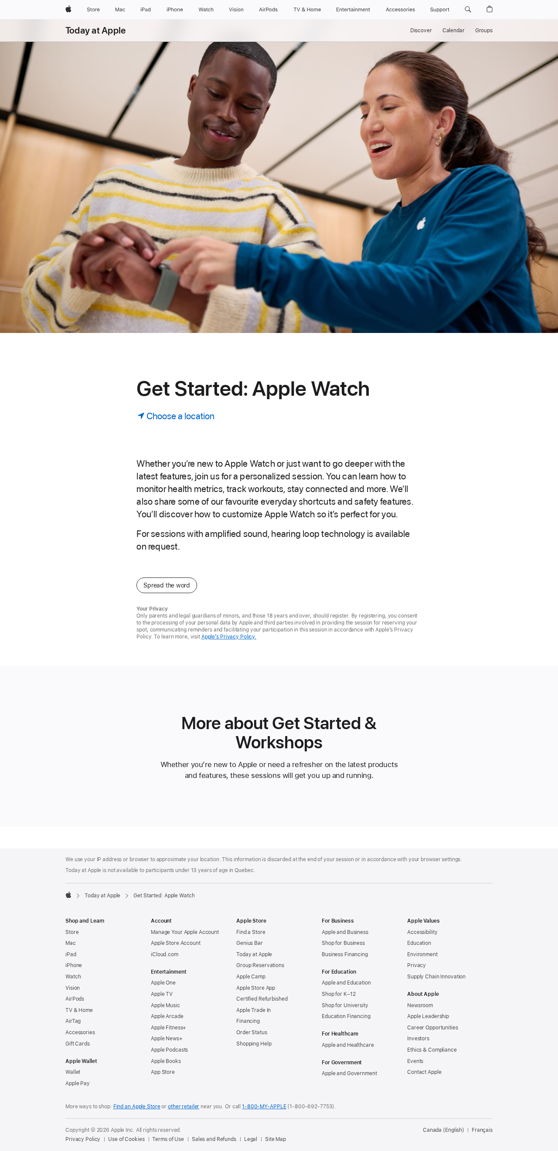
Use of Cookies (126, 1139)
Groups (484, 30)
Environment (422, 954)
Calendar (453, 30)
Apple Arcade (167, 1016)
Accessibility (422, 932)
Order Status (251, 1032)
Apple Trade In (253, 1010)
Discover (421, 30)
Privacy (416, 965)
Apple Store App (255, 988)
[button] (468, 9)
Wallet (72, 1072)
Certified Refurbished (261, 999)
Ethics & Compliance (432, 1050)
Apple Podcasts (169, 1050)
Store (71, 932)
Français (482, 1130)
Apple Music (165, 1005)
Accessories (80, 1032)
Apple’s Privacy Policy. (228, 637)
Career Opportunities (432, 1028)
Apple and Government (349, 1073)
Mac (70, 943)
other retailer (183, 1106)
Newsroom (420, 1005)
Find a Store (250, 932)
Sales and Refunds (214, 1139)
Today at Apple (95, 30)
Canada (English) (443, 1130)
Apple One (163, 983)
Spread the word (166, 585)
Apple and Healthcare (348, 1045)
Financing (248, 1021)
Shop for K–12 (338, 994)
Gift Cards (77, 1044)
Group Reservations (260, 965)
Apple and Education (346, 983)
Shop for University (345, 1005)
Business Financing (345, 954)
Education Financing (346, 1016)
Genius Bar (249, 943)
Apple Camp (250, 977)
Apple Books (166, 1061)
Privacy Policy (82, 1139)
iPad (70, 954)
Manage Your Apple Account (185, 932)
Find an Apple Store (136, 1106)
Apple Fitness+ (168, 1028)
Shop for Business (343, 943)
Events (415, 1061)
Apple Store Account (176, 943)
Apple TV (162, 994)
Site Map (275, 1139)
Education (419, 943)
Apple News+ (167, 1039)
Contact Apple (424, 1072)
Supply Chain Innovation (436, 977)
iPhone (73, 965)
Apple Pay (77, 1083)
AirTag (73, 1021)
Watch (73, 977)
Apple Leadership (428, 1016)
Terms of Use (168, 1139)
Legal (250, 1139)
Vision (72, 988)
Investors (418, 1039)
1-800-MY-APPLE (264, 1106)
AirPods (74, 999)
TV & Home (79, 1010)
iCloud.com (164, 954)
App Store (163, 1072)
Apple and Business (345, 932)
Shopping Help (253, 1044)
